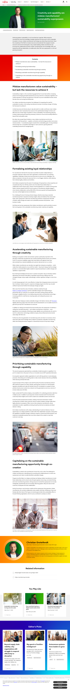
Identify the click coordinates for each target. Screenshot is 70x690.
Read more (9, 668)
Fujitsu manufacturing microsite (22, 577)
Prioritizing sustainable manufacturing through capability (30, 72)
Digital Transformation (30, 30)
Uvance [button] (19, 1)
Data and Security (22, 30)
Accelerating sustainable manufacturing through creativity (31, 69)
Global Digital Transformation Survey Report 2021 (26, 572)
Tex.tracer (54, 301)
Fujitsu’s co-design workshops (20, 290)
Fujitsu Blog (13, 1)
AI (54, 659)
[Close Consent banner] (68, 679)
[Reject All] (15, 682)
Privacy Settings (60, 682)
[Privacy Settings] (34, 682)
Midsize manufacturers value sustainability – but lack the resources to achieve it (33, 62)
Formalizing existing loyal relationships (25, 66)
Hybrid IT (51, 659)
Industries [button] (26, 1)
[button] (63, 2)
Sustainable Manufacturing (7, 30)
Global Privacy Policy (6, 685)
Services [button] (47, 1)
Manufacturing (15, 30)
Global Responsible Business (39, 30)
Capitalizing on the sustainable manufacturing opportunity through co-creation (34, 76)
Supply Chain (14, 664)
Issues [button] (42, 1)
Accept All (60, 687)
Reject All (60, 684)
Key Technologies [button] (34, 1)
